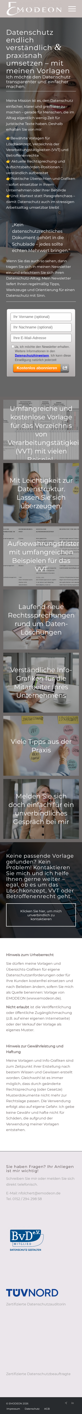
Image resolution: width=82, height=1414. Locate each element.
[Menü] (70, 8)
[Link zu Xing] (66, 1403)
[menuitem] (70, 8)
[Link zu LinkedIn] (72, 1403)
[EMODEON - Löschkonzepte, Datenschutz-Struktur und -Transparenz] (34, 8)
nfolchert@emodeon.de (39, 1193)
